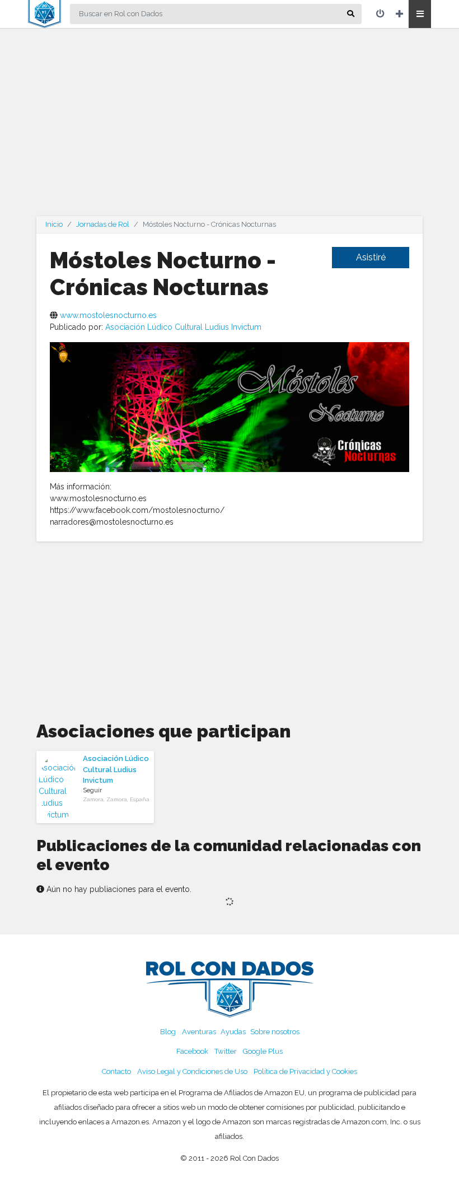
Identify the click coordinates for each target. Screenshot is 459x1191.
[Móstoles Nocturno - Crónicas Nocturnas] (229, 405)
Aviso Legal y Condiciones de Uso (192, 1071)
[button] (420, 14)
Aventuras (199, 1031)
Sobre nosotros (274, 1031)
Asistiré (371, 257)
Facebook (192, 1051)
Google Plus (263, 1051)
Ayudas (233, 1031)
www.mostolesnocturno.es (108, 315)
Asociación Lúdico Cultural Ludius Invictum (183, 327)
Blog (168, 1031)
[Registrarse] (399, 14)
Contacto (116, 1071)
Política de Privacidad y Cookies (305, 1071)
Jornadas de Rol (102, 224)
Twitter (225, 1051)
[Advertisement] (229, 128)
